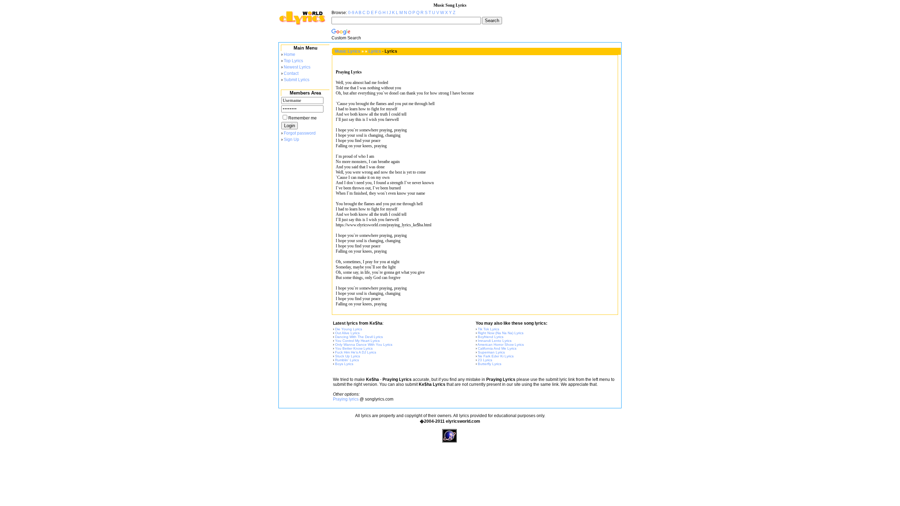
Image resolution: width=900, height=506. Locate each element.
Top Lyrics (293, 60)
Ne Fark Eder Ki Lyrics (496, 356)
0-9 (351, 12)
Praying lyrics (346, 399)
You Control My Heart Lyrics (357, 341)
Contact (291, 73)
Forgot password (300, 133)
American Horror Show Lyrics (500, 344)
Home (289, 54)
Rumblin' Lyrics (347, 360)
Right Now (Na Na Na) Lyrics (500, 333)
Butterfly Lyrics (489, 364)
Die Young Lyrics (348, 329)
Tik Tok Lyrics (488, 329)
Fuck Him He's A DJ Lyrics (355, 352)
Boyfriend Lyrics (490, 337)
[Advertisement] (305, 259)
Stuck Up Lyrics (347, 356)
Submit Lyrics (296, 79)
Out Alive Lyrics (347, 333)
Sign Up (291, 139)
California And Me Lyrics (497, 348)
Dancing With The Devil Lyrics (359, 337)
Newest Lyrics (297, 67)
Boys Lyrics (344, 364)
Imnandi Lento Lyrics (495, 341)
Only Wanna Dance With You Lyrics (363, 344)
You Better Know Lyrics (354, 348)
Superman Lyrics (491, 352)
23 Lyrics (485, 360)
